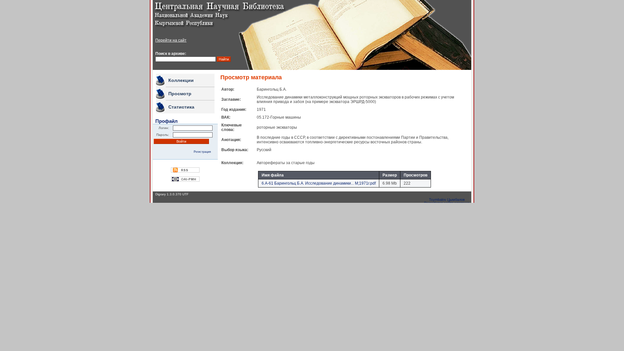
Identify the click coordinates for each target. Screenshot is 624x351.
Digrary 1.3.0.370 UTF (171, 194)
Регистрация (202, 151)
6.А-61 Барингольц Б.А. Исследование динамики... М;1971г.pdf (319, 183)
